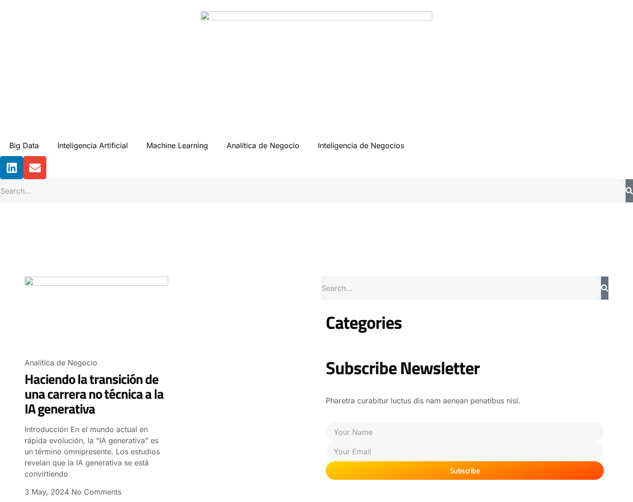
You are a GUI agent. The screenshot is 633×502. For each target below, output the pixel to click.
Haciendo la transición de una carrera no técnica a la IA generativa (94, 394)
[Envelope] (34, 167)
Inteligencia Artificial (92, 145)
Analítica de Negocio (263, 145)
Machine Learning (177, 145)
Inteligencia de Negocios (361, 145)
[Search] (629, 190)
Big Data (24, 145)
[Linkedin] (11, 167)
